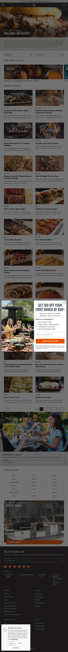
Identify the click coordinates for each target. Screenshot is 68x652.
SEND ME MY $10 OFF (50, 341)
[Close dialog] (64, 302)
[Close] (28, 626)
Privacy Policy (14, 639)
